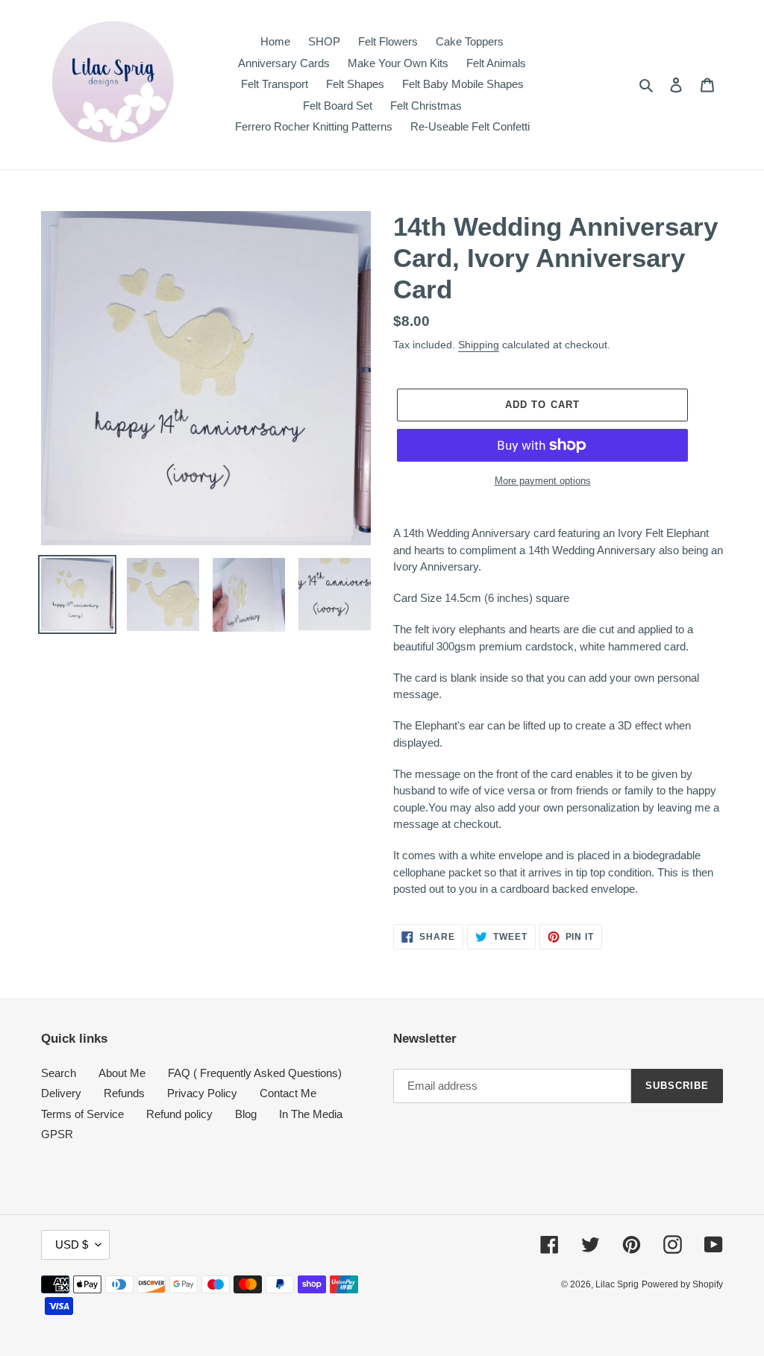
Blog (246, 1114)
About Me (121, 1073)
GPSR (57, 1134)
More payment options (543, 480)
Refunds (124, 1093)
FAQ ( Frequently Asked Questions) (255, 1073)
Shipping (478, 345)
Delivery (61, 1093)
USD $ (71, 1244)
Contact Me (288, 1093)
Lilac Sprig (617, 1284)
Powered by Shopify (682, 1284)
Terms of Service (82, 1114)
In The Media (310, 1114)
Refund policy (179, 1114)
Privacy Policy (202, 1093)
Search (58, 1073)
